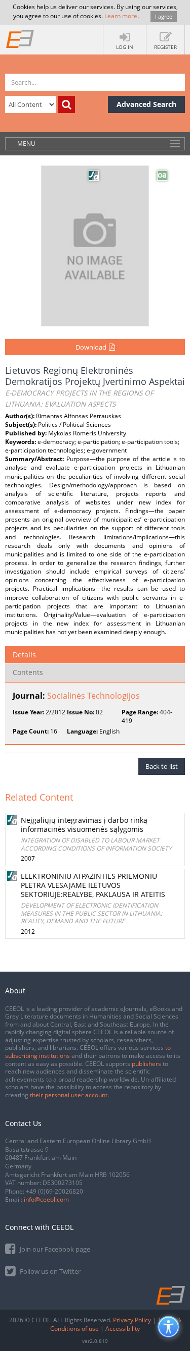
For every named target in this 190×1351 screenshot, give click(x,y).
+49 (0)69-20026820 (54, 1191)
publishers (146, 1063)
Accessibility (122, 1328)
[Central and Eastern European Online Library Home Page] (20, 38)
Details (24, 654)
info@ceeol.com (46, 1199)
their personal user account (68, 1095)
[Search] (66, 104)
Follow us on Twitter (49, 1271)
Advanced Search (146, 104)
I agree (163, 16)
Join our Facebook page (54, 1249)
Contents (28, 672)
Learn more (120, 16)
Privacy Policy (132, 1320)
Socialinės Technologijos (93, 695)
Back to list (161, 766)
